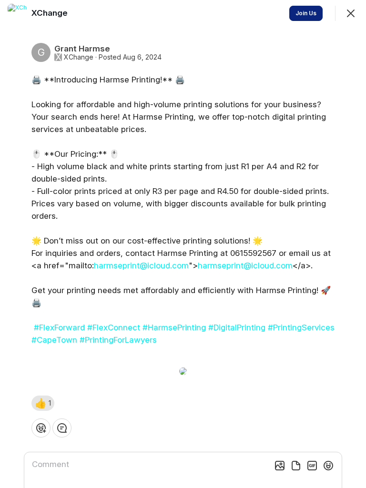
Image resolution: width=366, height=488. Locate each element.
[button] (42, 403)
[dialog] (183, 244)
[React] (41, 428)
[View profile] (17, 13)
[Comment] (61, 427)
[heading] (50, 13)
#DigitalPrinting (236, 327)
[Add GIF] (312, 465)
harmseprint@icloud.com (141, 265)
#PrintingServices (301, 327)
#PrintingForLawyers (118, 340)
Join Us (305, 13)
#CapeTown (54, 340)
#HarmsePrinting (174, 327)
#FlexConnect (113, 327)
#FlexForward (59, 327)
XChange (78, 57)
